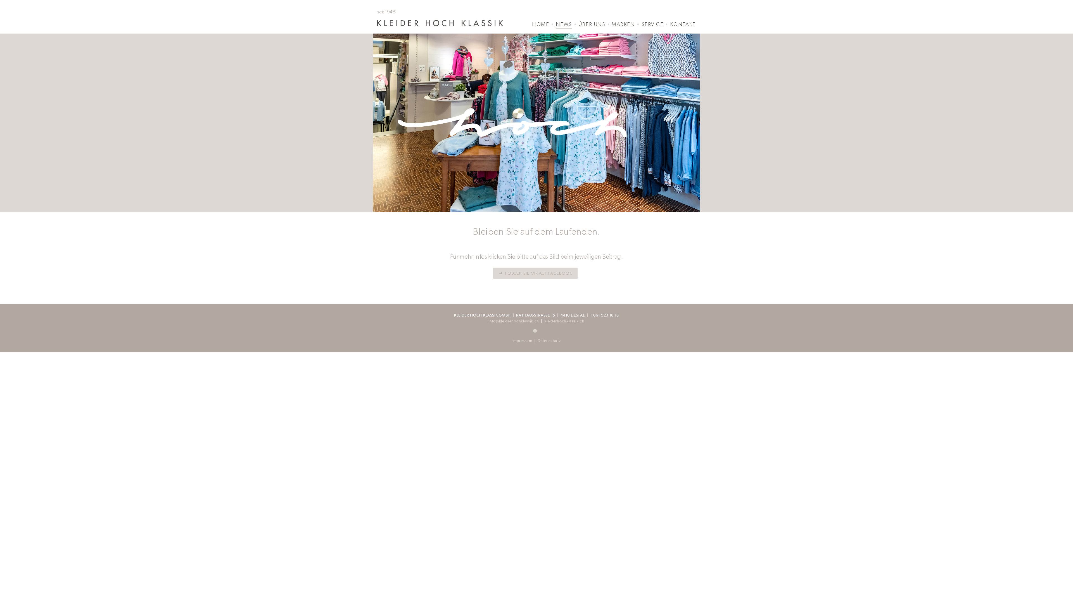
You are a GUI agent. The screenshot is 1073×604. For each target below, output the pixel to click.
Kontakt (683, 24)
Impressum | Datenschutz (536, 340)
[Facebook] (535, 331)
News (564, 24)
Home (540, 24)
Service (652, 24)
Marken (623, 24)
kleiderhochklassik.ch (564, 321)
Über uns (591, 24)
